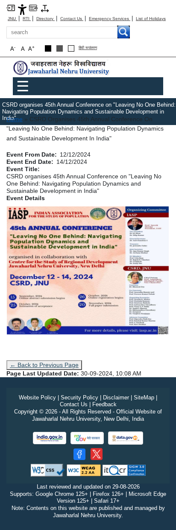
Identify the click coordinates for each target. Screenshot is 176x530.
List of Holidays (151, 18)
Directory (45, 18)
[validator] (48, 469)
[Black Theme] (48, 48)
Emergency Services (109, 18)
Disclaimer (116, 397)
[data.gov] (125, 438)
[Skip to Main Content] (10, 7)
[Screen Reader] (33, 7)
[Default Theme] (71, 48)
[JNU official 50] (97, 454)
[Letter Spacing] (45, 8)
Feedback (104, 404)
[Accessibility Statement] (22, 9)
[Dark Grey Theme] (59, 48)
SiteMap (144, 397)
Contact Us (71, 18)
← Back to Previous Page (44, 364)
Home (14, 119)
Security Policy (79, 397)
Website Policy (37, 397)
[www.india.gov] (49, 438)
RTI (27, 18)
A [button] (31, 48)
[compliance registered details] (124, 469)
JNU (12, 18)
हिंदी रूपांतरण (88, 48)
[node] (62, 68)
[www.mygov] (87, 438)
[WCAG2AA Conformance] (84, 469)
